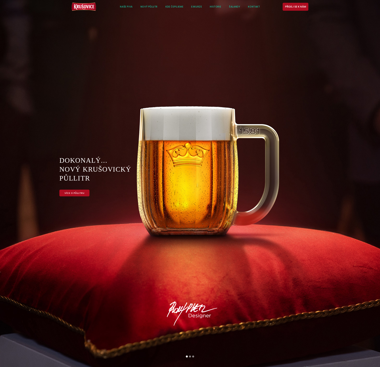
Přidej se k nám (295, 7)
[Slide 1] (187, 356)
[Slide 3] (193, 356)
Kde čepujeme (174, 6)
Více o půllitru (74, 193)
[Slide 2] (190, 356)
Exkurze (196, 6)
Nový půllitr (149, 6)
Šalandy (234, 6)
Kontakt (254, 6)
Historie (215, 6)
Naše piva (126, 6)
